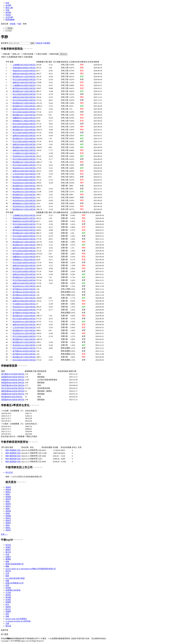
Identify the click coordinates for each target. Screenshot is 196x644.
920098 (11, 380)
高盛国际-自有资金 (13, 590)
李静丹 (8, 499)
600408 (22, 68)
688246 (11, 391)
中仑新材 (16, 153)
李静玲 (8, 523)
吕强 (7, 554)
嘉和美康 (5, 391)
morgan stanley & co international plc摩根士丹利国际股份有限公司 (30, 569)
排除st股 (6, 54)
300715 (22, 77)
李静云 (8, 492)
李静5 (7, 494)
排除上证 (16, 54)
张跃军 (8, 607)
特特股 (12, 24)
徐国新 (8, 602)
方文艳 (8, 592)
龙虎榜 (8, 5)
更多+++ (4, 534)
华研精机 (16, 121)
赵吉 (7, 604)
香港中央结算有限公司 (14, 564)
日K (34, 65)
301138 (22, 121)
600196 (11, 377)
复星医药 (5, 377)
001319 (22, 198)
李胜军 (8, 595)
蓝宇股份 (16, 289)
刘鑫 (7, 581)
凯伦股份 (16, 77)
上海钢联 (16, 65)
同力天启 (16, 79)
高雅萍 (8, 612)
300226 (22, 65)
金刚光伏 (16, 74)
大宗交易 (9, 17)
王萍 (7, 573)
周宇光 (8, 571)
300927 (22, 174)
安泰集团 (16, 68)
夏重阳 (8, 559)
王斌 (7, 623)
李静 (7, 450)
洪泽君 (8, 600)
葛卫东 (8, 552)
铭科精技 (16, 198)
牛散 (7, 10)
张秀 (7, 585)
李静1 (7, 525)
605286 (22, 79)
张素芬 (8, 547)
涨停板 (8, 12)
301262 (22, 118)
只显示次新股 (41, 54)
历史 (27, 65)
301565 (22, 153)
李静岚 (8, 511)
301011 (22, 156)
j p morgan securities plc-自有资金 (18, 621)
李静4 (7, 509)
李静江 (8, 506)
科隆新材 (5, 380)
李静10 (8, 518)
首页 (7, 3)
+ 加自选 (9, 28)
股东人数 (9, 8)
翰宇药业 (16, 88)
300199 (22, 88)
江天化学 (16, 174)
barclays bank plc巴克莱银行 (16, 619)
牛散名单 (39, 43)
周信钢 (8, 597)
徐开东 (8, 545)
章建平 (8, 550)
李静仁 (8, 528)
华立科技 (16, 156)
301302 (22, 71)
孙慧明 (8, 588)
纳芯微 (4, 397)
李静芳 (8, 504)
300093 (22, 74)
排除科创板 (54, 54)
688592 (11, 385)
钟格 (7, 562)
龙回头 (8, 15)
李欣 (7, 614)
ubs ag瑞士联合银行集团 (15, 578)
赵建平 (8, 557)
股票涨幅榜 (10, 20)
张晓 (7, 616)
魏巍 (7, 566)
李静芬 (8, 521)
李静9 (7, 513)
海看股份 (16, 118)
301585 (22, 289)
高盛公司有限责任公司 (14, 583)
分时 (31, 65)
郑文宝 (8, 609)
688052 (9, 397)
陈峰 (7, 576)
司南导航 (5, 385)
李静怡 (8, 487)
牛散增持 (46, 43)
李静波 (8, 490)
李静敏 (8, 516)
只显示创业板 (27, 54)
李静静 (8, 497)
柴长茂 (8, 626)
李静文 (8, 530)
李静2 (7, 501)
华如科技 (16, 71)
